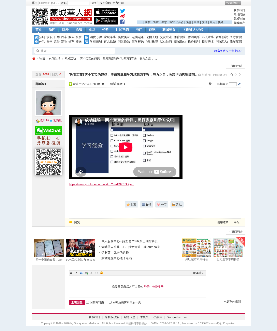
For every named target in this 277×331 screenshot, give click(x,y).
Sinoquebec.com (177, 317)
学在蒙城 (96, 41)
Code (96, 273)
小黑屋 (158, 317)
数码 (71, 37)
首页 (38, 29)
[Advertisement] (184, 14)
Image (81, 273)
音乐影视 (222, 37)
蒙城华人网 (33, 59)
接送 (221, 22)
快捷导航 (232, 2)
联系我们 (239, 10)
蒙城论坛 (239, 18)
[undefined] (122, 11)
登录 (147, 286)
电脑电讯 (138, 37)
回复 (77, 222)
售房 (156, 22)
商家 (152, 29)
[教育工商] (76, 74)
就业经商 (166, 41)
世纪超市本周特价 (228, 259)
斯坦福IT (40, 83)
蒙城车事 (110, 37)
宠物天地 (152, 37)
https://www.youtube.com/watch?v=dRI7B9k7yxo (101, 184)
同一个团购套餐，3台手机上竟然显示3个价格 (49, 259)
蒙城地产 (239, 23)
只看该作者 (115, 83)
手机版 (144, 317)
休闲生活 (54, 58)
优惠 (188, 22)
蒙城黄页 (168, 29)
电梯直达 (222, 83)
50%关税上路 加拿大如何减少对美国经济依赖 (80, 259)
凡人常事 (208, 37)
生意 (164, 22)
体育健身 (180, 37)
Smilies (102, 273)
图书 (49, 41)
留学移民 (138, 41)
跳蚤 (65, 29)
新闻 (52, 29)
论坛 (79, 29)
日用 (57, 37)
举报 (236, 222)
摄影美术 (208, 41)
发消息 (57, 120)
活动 (180, 22)
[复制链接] (204, 74)
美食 (196, 22)
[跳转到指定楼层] (239, 83)
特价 (105, 29)
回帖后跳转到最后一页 (127, 302)
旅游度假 (236, 41)
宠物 (64, 41)
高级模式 (198, 272)
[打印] (231, 74)
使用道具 (223, 222)
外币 (42, 41)
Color (76, 273)
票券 (57, 41)
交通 (204, 22)
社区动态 (122, 29)
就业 (172, 22)
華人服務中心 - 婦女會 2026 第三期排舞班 (129, 241)
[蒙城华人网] (62, 23)
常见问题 (239, 14)
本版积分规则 (232, 301)
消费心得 (96, 37)
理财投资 (152, 41)
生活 (92, 29)
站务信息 (129, 317)
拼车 (71, 41)
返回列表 (237, 65)
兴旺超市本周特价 (196, 259)
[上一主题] (235, 74)
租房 (148, 22)
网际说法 (124, 41)
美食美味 (124, 37)
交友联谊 (166, 37)
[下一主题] (239, 74)
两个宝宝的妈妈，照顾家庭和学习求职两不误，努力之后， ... (118, 58)
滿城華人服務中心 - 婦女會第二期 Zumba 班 (131, 247)
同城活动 (222, 41)
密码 (64, 2)
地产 (139, 29)
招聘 (42, 37)
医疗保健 (236, 37)
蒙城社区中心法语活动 (116, 258)
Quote (91, 273)
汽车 (64, 37)
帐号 (35, 2)
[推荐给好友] (220, 75)
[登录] (94, 3)
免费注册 (157, 286)
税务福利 (194, 41)
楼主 (212, 83)
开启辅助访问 (244, 3)
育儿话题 (110, 41)
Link (86, 273)
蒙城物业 (180, 41)
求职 (49, 37)
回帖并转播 (97, 302)
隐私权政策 (112, 317)
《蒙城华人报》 (193, 29)
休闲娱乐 (194, 37)
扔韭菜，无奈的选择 (115, 252)
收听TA (44, 120)
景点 (213, 22)
